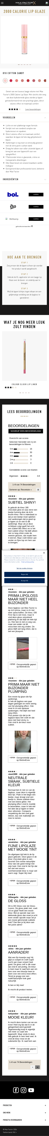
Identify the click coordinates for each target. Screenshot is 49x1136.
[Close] (44, 552)
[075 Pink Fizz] (22, 80)
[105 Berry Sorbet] (33, 80)
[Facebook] (16, 1090)
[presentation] (22, 648)
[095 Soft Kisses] (28, 80)
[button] (37, 1067)
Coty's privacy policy (27, 562)
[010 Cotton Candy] (5, 80)
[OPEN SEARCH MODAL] (47, 3)
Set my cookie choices (24, 568)
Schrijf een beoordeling (27, 431)
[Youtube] (31, 1090)
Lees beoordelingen (33, 109)
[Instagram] (23, 1090)
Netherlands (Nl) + (10, 1132)
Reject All (24, 574)
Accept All (24, 580)
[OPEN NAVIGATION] (3, 3)
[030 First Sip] (11, 80)
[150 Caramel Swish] (39, 80)
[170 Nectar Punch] (45, 80)
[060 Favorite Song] (16, 80)
